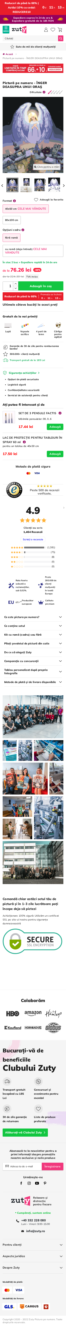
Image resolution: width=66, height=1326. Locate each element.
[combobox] (30, 38)
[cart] (60, 29)
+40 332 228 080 (33, 1220)
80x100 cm (11, 220)
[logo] (19, 29)
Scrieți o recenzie (33, 539)
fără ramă (11, 237)
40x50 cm (25, 208)
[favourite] (53, 29)
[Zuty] (20, 1203)
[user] (46, 29)
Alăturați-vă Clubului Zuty (23, 1132)
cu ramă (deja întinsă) (26, 250)
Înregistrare (53, 1166)
